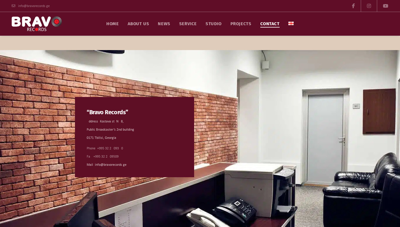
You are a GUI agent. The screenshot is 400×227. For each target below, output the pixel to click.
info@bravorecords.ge (34, 6)
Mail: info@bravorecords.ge (107, 165)
